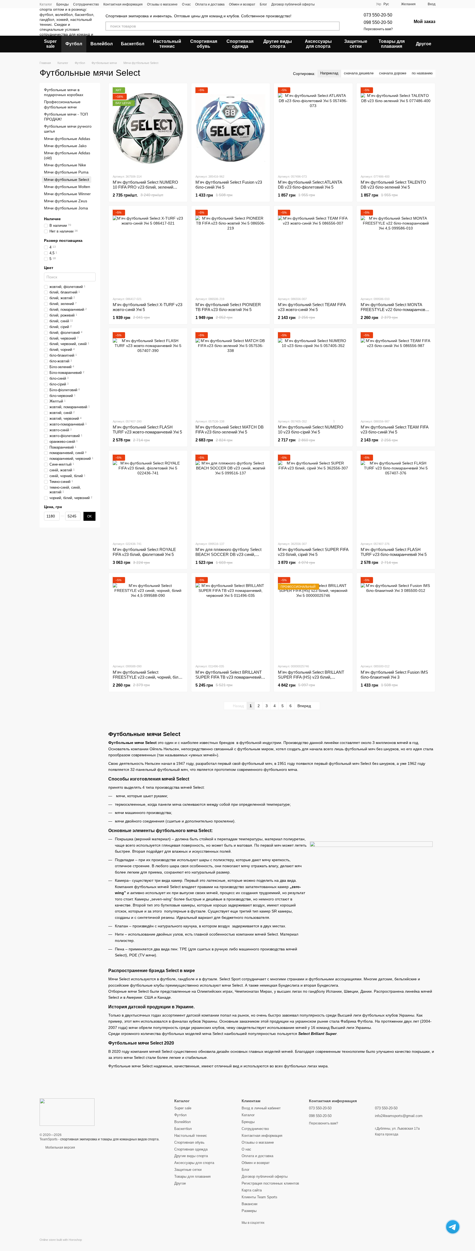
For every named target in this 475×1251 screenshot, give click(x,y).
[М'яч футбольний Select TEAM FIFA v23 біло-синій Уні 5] (396, 373)
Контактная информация (123, 4)
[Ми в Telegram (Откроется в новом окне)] (360, 4)
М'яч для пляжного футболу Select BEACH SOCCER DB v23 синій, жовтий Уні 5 (228, 554)
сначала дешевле (359, 73)
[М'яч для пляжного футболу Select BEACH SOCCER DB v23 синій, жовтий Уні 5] (230, 496)
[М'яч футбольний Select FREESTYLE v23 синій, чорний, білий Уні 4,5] (148, 618)
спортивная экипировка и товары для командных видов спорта (109, 1139)
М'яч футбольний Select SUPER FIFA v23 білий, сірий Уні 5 (313, 552)
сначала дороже (392, 73)
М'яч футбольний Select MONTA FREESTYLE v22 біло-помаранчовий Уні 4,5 (395, 309)
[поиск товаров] (335, 26)
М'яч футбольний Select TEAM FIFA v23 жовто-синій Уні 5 (312, 307)
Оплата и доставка (210, 4)
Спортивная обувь (203, 44)
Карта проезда (386, 1134)
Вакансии (249, 1204)
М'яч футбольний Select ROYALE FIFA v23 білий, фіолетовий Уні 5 (144, 552)
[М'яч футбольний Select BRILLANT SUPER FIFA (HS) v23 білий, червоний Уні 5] (313, 618)
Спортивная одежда (240, 44)
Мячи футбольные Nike (65, 165)
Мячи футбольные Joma (66, 208)
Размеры (249, 1211)
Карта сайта (252, 1190)
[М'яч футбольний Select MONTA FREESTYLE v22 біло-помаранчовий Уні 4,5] (396, 251)
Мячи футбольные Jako (65, 145)
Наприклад (329, 73)
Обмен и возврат (242, 4)
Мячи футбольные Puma (66, 172)
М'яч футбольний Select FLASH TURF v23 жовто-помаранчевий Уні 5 (147, 429)
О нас (186, 4)
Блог (263, 4)
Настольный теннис (167, 44)
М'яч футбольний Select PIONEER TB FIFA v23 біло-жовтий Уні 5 (228, 307)
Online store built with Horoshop (61, 1239)
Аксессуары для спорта (318, 44)
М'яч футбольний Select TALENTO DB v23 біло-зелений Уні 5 (393, 184)
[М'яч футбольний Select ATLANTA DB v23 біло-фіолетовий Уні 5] (313, 128)
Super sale (50, 44)
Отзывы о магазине (162, 4)
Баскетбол (132, 43)
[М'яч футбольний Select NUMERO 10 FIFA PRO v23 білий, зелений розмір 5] (148, 128)
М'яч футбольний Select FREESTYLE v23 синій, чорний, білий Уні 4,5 (148, 677)
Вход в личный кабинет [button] (261, 1108)
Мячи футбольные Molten (67, 186)
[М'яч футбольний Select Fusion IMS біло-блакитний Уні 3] (396, 618)
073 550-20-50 (378, 15)
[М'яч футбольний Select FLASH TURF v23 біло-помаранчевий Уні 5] (396, 496)
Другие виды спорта (277, 44)
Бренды (62, 4)
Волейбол (101, 43)
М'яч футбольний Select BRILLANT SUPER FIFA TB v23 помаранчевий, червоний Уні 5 (228, 677)
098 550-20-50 (378, 22)
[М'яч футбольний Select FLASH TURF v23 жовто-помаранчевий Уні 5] (148, 373)
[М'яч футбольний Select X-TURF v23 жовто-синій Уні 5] (148, 251)
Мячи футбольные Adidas (67, 138)
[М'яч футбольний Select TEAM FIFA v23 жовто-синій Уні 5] (313, 251)
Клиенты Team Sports (259, 1197)
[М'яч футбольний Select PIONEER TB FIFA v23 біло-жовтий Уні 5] (230, 251)
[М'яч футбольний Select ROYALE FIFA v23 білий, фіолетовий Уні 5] (148, 496)
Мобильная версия (60, 1147)
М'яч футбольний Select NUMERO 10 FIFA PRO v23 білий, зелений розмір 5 (145, 187)
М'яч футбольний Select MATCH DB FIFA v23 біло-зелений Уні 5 (229, 429)
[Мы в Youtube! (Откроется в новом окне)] (367, 4)
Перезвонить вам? (378, 29)
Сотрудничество (86, 4)
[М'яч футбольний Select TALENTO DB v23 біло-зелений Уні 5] (396, 128)
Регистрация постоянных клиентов (270, 1183)
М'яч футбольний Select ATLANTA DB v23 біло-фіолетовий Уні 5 (310, 184)
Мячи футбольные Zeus (65, 201)
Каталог (46, 4)
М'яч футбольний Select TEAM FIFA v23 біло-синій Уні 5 (394, 429)
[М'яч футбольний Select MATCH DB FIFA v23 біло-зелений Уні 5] (230, 373)
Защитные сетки (355, 44)
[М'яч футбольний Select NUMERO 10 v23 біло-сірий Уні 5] (313, 373)
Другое (423, 43)
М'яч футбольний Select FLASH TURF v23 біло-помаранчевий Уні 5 (394, 552)
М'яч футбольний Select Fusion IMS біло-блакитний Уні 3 (394, 674)
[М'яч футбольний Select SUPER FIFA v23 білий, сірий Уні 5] (313, 496)
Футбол (73, 43)
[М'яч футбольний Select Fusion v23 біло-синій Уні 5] (230, 128)
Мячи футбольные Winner (67, 194)
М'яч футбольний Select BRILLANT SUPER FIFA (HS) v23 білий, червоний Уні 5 (311, 677)
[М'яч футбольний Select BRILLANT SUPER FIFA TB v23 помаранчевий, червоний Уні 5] (230, 618)
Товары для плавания (392, 44)
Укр (378, 4)
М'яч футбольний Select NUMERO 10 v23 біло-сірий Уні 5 (310, 429)
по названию (422, 73)
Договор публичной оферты (293, 4)
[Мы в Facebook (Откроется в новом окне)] (354, 4)
